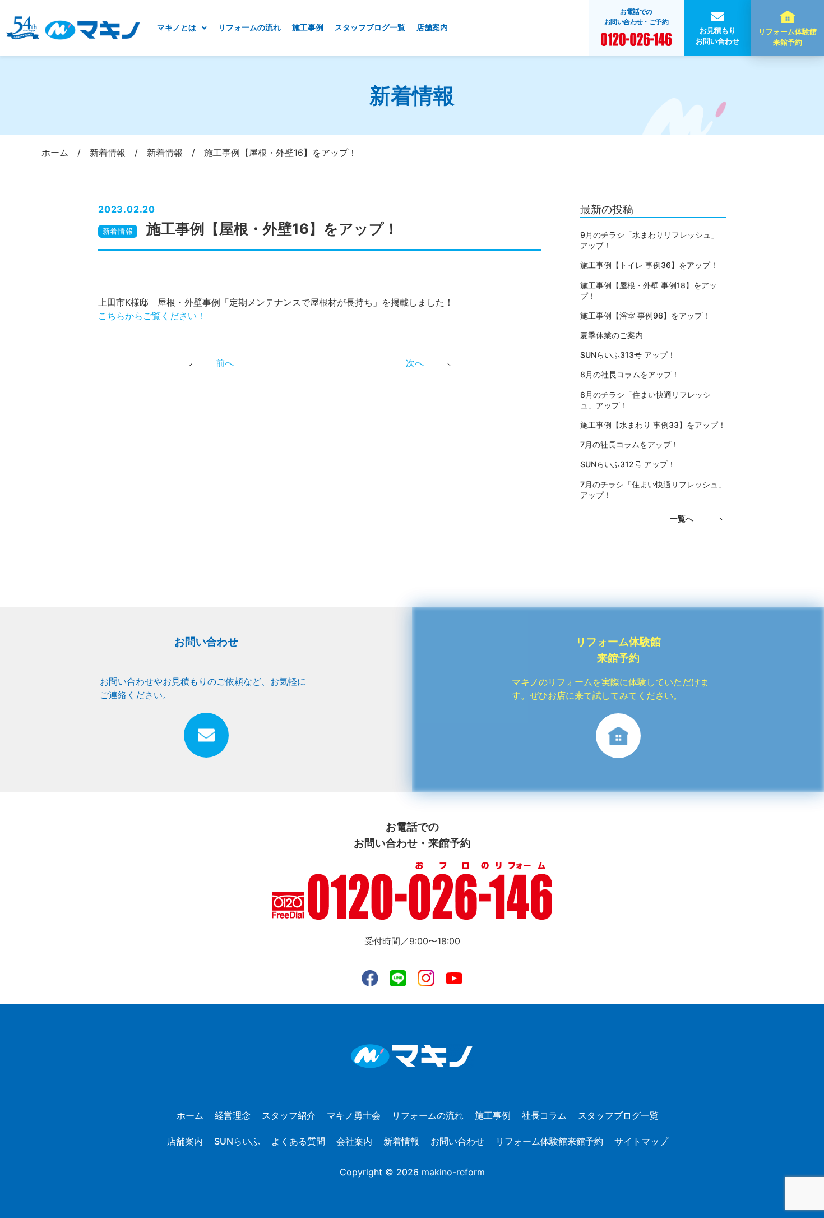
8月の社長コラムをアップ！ (629, 374)
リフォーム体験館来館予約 (787, 37)
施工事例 (307, 27)
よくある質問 (298, 1141)
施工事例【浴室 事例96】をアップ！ (645, 315)
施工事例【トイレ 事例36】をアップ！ (649, 265)
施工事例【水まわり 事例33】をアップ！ (653, 425)
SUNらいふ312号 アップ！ (627, 464)
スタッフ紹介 (289, 1115)
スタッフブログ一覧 (370, 27)
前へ (225, 362)
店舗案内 (432, 27)
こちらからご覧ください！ (152, 315)
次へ (415, 362)
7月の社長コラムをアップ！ (629, 444)
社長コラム (544, 1115)
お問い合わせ (457, 1141)
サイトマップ (641, 1141)
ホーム (190, 1115)
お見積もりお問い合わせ (717, 35)
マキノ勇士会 (354, 1115)
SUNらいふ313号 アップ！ (627, 354)
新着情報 (118, 231)
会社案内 (354, 1141)
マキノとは (176, 27)
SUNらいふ (237, 1141)
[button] (181, 28)
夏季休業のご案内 (611, 335)
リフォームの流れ (249, 27)
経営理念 (233, 1115)
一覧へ (681, 518)
